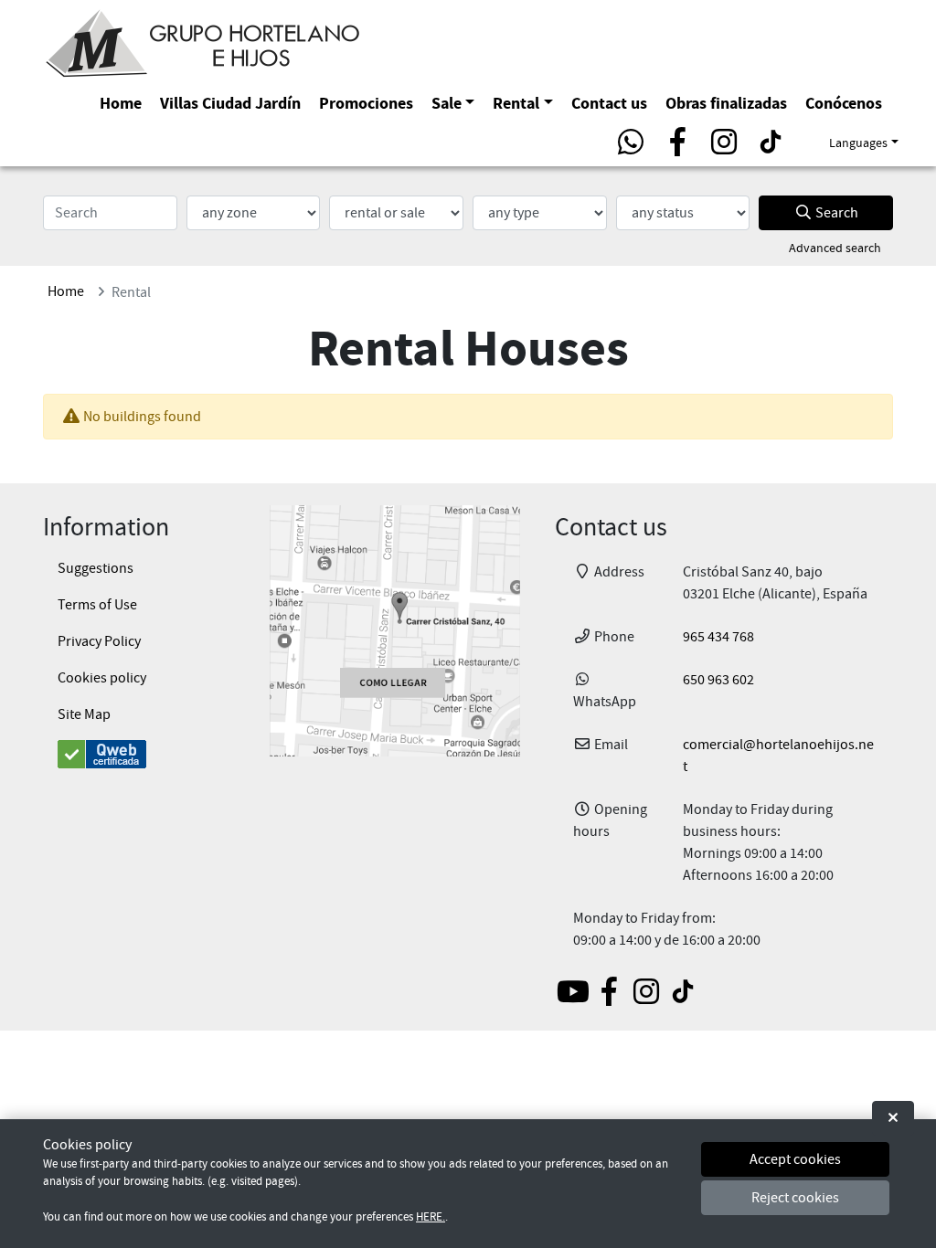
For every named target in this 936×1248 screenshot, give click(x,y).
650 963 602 (718, 680)
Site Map (84, 714)
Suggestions (95, 568)
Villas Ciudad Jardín (230, 102)
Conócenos (843, 102)
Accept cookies (795, 1159)
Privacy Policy (99, 641)
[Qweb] (139, 754)
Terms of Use (97, 605)
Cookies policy (102, 678)
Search (835, 213)
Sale (446, 102)
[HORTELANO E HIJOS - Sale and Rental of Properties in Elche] (203, 40)
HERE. (430, 1217)
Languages (858, 142)
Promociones (366, 102)
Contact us (609, 102)
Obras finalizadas (726, 102)
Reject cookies (795, 1198)
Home (121, 102)
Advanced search (835, 247)
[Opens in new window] (394, 631)
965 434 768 (718, 637)
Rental (516, 102)
